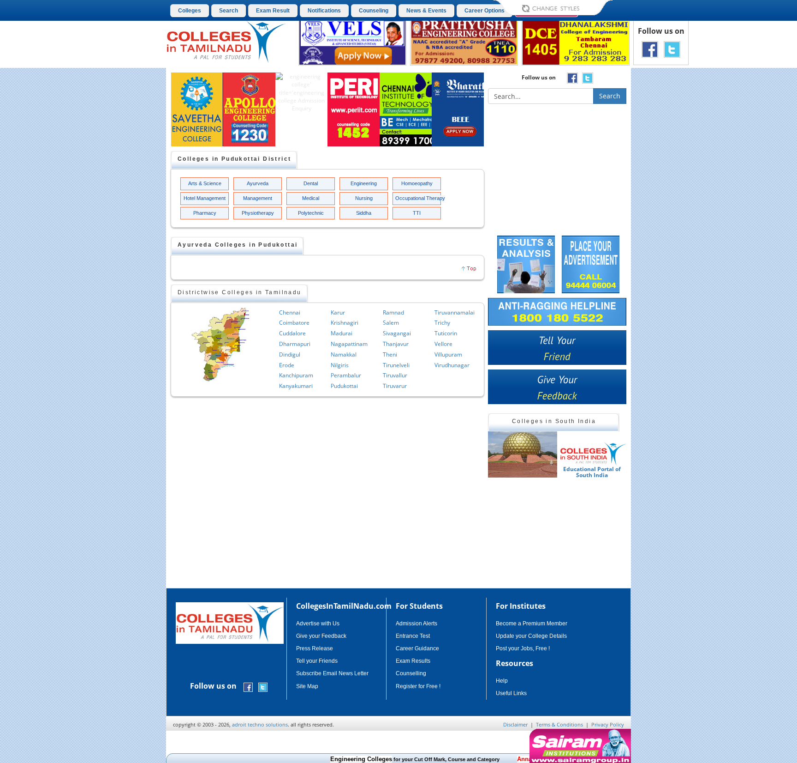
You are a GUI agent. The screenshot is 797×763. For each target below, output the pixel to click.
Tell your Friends (317, 661)
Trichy (442, 323)
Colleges (189, 10)
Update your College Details (531, 636)
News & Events (426, 10)
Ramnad (393, 312)
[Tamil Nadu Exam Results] (526, 263)
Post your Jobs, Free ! (523, 648)
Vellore (443, 344)
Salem (391, 323)
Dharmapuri (294, 344)
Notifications (324, 10)
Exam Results (413, 661)
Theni (390, 354)
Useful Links (511, 693)
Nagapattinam (349, 344)
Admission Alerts (416, 623)
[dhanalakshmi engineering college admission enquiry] (576, 41)
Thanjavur (396, 344)
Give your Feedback (321, 636)
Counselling (411, 673)
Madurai (341, 333)
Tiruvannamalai (454, 312)
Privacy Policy (607, 724)
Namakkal (344, 354)
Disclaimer (515, 724)
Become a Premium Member (531, 623)
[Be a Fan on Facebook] (650, 49)
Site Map (307, 686)
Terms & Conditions (559, 724)
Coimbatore (294, 323)
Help (502, 681)
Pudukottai (344, 386)
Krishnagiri (344, 323)
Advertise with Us (317, 623)
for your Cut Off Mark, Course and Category (395, 759)
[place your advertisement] (590, 263)
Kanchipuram (296, 375)
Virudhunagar (452, 365)
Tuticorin (445, 333)
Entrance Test (413, 636)
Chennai (289, 312)
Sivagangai (397, 333)
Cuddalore (292, 333)
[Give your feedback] (557, 386)
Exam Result (273, 10)
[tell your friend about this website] (557, 347)
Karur (338, 312)
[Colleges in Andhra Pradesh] (522, 454)
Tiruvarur (395, 386)
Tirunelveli (396, 365)
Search (228, 10)
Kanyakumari (296, 386)
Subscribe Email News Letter (332, 673)
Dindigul (289, 354)
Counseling (373, 10)
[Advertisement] (670, 230)
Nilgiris (340, 365)
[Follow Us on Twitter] (672, 49)
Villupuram (448, 354)
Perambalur (346, 375)
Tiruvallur (395, 375)
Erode (286, 365)
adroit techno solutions (260, 724)
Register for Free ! (418, 686)
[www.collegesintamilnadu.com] (225, 41)
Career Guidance (417, 648)
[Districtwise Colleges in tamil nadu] (220, 345)
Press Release (314, 648)
